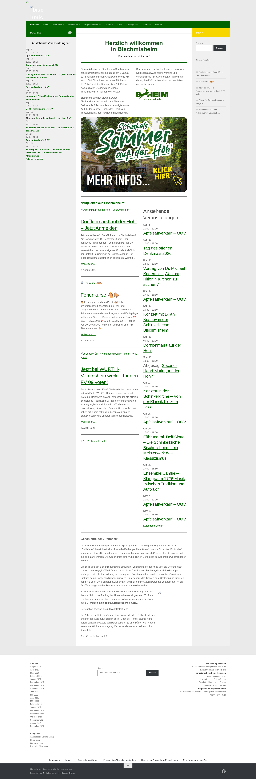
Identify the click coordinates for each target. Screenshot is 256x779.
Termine (158, 24)
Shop (119, 24)
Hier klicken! (220, 670)
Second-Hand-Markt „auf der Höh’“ (161, 370)
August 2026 (35, 667)
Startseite (34, 24)
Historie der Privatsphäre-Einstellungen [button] (159, 760)
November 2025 (37, 685)
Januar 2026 (35, 679)
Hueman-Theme (68, 773)
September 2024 (37, 720)
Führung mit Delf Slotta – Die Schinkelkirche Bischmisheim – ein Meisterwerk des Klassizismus (164, 448)
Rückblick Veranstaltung (40, 746)
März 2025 (34, 701)
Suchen (199, 43)
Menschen (73, 24)
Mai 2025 (34, 695)
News (45, 24)
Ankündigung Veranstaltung (42, 737)
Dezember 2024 (37, 710)
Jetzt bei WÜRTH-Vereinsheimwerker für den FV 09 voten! (109, 375)
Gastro (108, 24)
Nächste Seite (98, 441)
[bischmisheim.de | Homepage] (37, 13)
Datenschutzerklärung (87, 760)
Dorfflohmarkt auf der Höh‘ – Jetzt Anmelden (109, 225)
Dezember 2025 (37, 682)
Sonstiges (131, 24)
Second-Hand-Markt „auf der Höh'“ (53, 118)
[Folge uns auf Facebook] (70, 32)
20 (88, 441)
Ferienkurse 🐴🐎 (100, 295)
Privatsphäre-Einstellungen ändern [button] (119, 760)
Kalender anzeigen (153, 525)
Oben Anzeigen (36, 743)
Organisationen (91, 24)
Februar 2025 (35, 704)
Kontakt (68, 760)
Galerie (145, 24)
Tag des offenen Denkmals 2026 (42, 65)
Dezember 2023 (37, 726)
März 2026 (34, 673)
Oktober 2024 (36, 717)
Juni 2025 (34, 692)
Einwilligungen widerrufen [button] (195, 760)
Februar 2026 (35, 676)
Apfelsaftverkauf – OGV (164, 233)
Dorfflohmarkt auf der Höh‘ (39, 109)
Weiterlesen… (88, 264)
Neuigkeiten (35, 740)
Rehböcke (57, 24)
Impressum (54, 760)
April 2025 (34, 698)
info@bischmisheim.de (216, 667)
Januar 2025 (35, 707)
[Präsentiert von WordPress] (44, 773)
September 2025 (37, 689)
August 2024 (35, 723)
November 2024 (37, 714)
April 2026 (34, 670)
